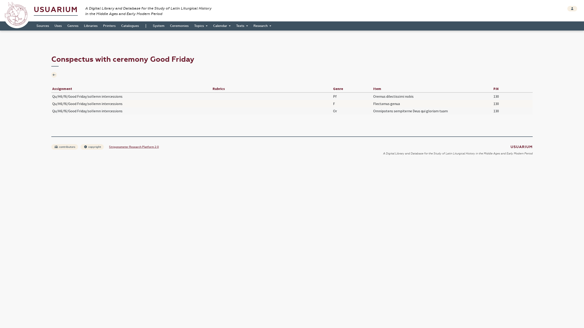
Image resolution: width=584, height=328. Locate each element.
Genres (72, 26)
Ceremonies (179, 26)
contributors (66, 147)
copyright (94, 147)
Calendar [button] (220, 26)
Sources (42, 26)
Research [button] (261, 26)
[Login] (572, 8)
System (158, 26)
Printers (109, 26)
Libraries (91, 26)
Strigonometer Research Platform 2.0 (134, 147)
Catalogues (130, 26)
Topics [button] (199, 26)
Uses (58, 26)
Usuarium (56, 9)
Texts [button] (240, 26)
